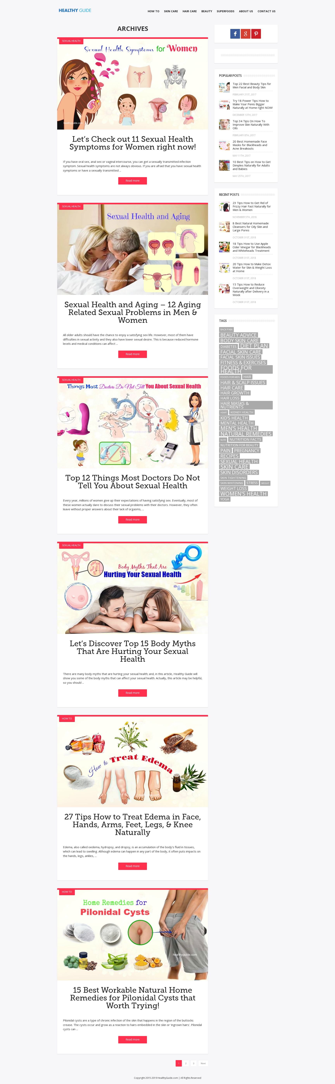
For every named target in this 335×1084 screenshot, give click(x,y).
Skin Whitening (231, 483)
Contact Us (266, 11)
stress (252, 483)
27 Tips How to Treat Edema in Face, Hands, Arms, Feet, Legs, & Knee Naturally (132, 824)
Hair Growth (234, 392)
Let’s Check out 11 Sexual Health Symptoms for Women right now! (132, 143)
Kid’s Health (234, 417)
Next (203, 1063)
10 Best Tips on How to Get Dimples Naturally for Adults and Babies (252, 165)
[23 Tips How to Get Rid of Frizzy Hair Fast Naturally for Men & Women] (224, 206)
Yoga (224, 499)
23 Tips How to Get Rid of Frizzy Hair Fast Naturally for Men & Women (252, 206)
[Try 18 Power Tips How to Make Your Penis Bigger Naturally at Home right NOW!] (224, 104)
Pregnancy (246, 450)
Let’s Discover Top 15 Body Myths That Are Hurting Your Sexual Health (133, 651)
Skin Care (171, 11)
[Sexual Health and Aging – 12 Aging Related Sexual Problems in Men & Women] (132, 249)
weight (265, 483)
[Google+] (245, 34)
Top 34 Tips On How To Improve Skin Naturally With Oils (251, 124)
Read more (133, 180)
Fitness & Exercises (243, 362)
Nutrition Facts (245, 439)
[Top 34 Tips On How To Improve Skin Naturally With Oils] (224, 124)
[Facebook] (235, 34)
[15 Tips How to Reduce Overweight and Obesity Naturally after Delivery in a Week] (224, 288)
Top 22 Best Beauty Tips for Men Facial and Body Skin (252, 85)
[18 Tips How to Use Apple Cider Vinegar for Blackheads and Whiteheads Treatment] (224, 247)
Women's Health (243, 493)
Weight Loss (233, 488)
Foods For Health (236, 369)
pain (225, 450)
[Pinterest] (256, 34)
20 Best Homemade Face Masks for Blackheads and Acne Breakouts (250, 144)
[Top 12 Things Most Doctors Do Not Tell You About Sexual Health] (132, 423)
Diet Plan (254, 345)
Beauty (206, 11)
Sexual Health (71, 41)
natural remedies (245, 433)
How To (153, 11)
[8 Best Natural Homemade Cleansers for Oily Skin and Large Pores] (224, 226)
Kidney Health (242, 412)
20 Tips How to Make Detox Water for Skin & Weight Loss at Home (252, 267)
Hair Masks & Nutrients (234, 405)
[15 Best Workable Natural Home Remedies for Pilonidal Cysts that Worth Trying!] (132, 935)
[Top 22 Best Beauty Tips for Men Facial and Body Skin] (224, 87)
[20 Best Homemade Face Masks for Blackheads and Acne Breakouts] (224, 145)
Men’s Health (238, 428)
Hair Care (190, 11)
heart (223, 412)
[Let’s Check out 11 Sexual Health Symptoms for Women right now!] (132, 84)
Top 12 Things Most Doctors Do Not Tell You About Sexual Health (132, 482)
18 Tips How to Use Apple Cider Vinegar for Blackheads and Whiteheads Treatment (252, 247)
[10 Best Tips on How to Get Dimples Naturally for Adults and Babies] (224, 165)
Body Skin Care (239, 340)
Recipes (229, 455)
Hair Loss (229, 398)
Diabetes (228, 346)
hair (247, 376)
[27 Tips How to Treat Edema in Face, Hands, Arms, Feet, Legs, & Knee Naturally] (132, 762)
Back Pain (226, 329)
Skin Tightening (233, 478)
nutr (223, 440)
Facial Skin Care (240, 351)
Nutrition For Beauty (239, 445)
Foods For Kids (230, 377)
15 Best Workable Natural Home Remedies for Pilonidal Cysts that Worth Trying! (132, 998)
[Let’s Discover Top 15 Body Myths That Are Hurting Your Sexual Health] (132, 588)
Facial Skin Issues (240, 357)
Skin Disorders (239, 472)
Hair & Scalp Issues (242, 382)
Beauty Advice (238, 334)
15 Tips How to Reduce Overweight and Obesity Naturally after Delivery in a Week (251, 289)
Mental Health (237, 423)
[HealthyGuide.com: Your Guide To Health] (75, 10)
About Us (246, 11)
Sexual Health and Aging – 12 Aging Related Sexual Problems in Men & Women (132, 312)
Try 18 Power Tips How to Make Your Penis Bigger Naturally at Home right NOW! (253, 104)
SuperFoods (225, 11)
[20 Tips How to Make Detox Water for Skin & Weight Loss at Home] (224, 267)
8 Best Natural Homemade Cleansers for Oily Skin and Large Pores (251, 226)
